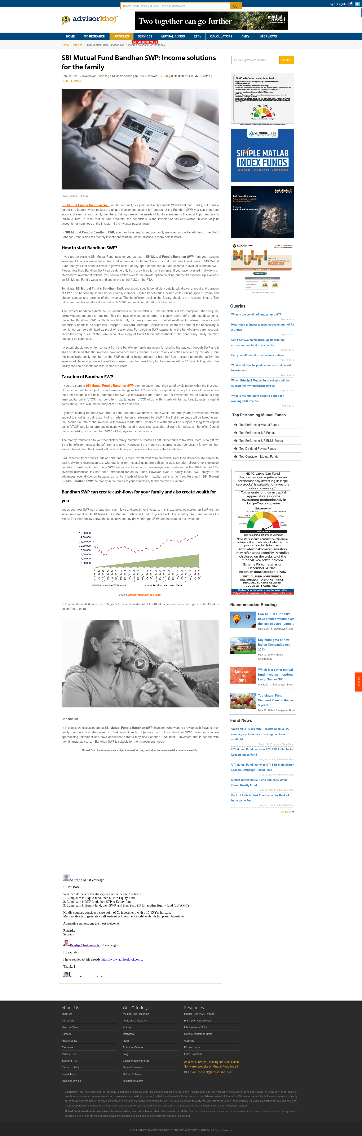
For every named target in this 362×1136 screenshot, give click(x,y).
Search (286, 60)
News (126, 1040)
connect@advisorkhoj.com (215, 1072)
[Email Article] (161, 75)
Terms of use (69, 1054)
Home (65, 45)
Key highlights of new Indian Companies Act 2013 (274, 644)
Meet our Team (70, 1027)
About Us (67, 1013)
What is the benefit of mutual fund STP (256, 314)
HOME (70, 36)
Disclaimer (68, 1047)
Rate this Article (72, 81)
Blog (125, 1054)
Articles (78, 45)
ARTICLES (121, 36)
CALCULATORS (221, 36)
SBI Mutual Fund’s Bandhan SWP (85, 205)
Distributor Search (133, 1080)
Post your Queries (133, 1047)
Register (342, 4)
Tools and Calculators (135, 1020)
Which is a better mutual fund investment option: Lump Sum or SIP (275, 674)
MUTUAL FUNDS (173, 36)
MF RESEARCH (94, 36)
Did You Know (192, 1047)
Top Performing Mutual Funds (259, 424)
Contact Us (68, 1020)
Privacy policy (69, 1040)
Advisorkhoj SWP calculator (145, 594)
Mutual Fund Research (136, 1013)
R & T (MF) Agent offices (198, 1020)
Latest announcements (136, 1060)
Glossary (189, 1040)
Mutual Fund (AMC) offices (199, 1013)
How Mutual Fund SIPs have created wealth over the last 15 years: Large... (276, 619)
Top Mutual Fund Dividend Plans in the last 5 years (276, 700)
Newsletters (68, 1074)
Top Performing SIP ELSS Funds (261, 440)
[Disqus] (140, 816)
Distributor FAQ (70, 1067)
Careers (66, 1034)
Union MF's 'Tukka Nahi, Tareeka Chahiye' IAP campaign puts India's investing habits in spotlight (261, 734)
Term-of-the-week (133, 1067)
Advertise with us (71, 1080)
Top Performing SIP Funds (257, 432)
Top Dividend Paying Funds (257, 448)
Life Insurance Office (195, 1027)
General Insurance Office (198, 1034)
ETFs (197, 36)
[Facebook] (350, 4)
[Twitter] (357, 4)
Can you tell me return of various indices (257, 355)
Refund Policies (132, 1074)
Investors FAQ (69, 1060)
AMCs (245, 36)
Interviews (128, 1034)
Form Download (193, 1054)
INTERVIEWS (268, 36)
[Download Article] (166, 75)
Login (331, 4)
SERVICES (145, 36)
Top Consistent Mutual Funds (258, 456)
